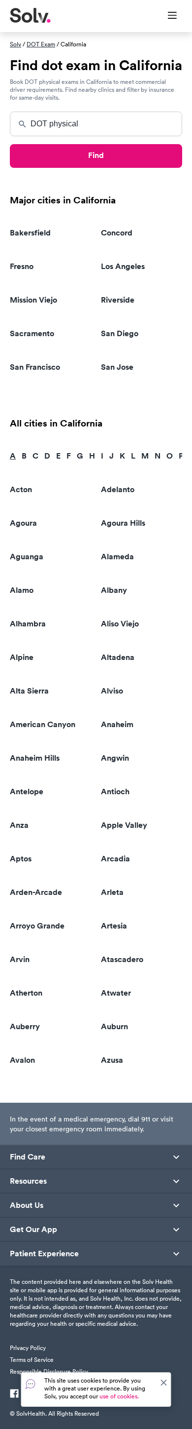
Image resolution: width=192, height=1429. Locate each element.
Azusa (112, 1060)
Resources (28, 1181)
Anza (19, 825)
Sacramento (32, 333)
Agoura (23, 523)
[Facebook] (14, 1394)
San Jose (117, 367)
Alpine (21, 657)
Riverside (117, 300)
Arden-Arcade (36, 892)
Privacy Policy (28, 1348)
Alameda (117, 556)
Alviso (112, 691)
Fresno (21, 266)
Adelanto (117, 489)
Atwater (116, 993)
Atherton (26, 993)
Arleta (112, 892)
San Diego (119, 333)
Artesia (114, 926)
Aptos (21, 858)
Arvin (20, 959)
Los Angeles (123, 266)
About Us (26, 1205)
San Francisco (35, 367)
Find (96, 155)
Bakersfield (30, 233)
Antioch (115, 791)
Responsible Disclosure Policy (49, 1371)
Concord (116, 233)
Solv (15, 44)
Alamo (21, 590)
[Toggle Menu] (166, 16)
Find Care (27, 1157)
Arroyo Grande (37, 926)
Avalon (22, 1060)
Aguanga (26, 556)
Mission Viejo (33, 300)
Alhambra (28, 623)
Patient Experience (44, 1254)
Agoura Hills (123, 523)
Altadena (117, 657)
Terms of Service (32, 1359)
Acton (21, 489)
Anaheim (117, 724)
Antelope (26, 791)
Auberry (25, 1026)
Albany (114, 590)
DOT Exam (41, 44)
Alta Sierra (29, 691)
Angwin (115, 758)
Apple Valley (124, 825)
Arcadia (115, 858)
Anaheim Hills (35, 758)
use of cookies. (119, 1396)
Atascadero (122, 959)
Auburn (114, 1026)
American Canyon (42, 724)
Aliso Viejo (120, 623)
